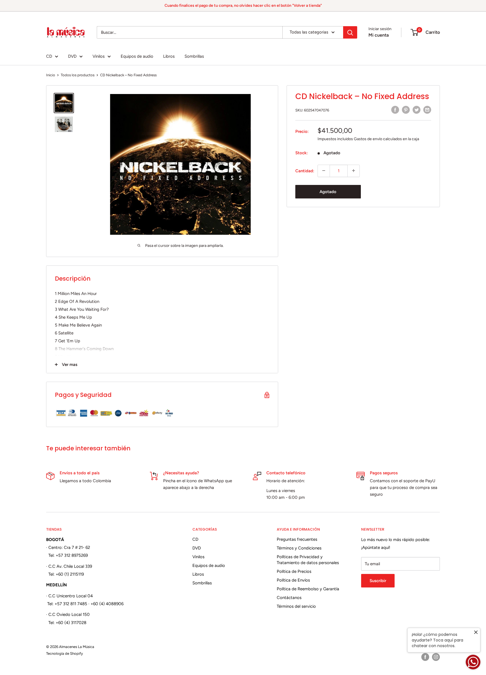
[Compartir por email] (427, 110)
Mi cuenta (378, 35)
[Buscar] (350, 32)
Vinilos (99, 56)
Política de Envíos (293, 580)
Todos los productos (77, 75)
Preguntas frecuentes (297, 539)
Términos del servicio (296, 606)
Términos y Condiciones (299, 548)
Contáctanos (289, 597)
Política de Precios (294, 571)
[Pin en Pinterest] (406, 110)
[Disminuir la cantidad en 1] (324, 170)
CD (49, 56)
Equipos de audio (137, 56)
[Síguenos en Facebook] (425, 657)
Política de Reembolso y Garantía (308, 588)
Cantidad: (304, 170)
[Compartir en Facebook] (395, 110)
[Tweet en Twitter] (416, 110)
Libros (169, 56)
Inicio (50, 75)
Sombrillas (194, 56)
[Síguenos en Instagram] (436, 657)
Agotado (328, 191)
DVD (72, 56)
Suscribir (378, 580)
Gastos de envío (368, 138)
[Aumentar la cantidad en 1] (353, 170)
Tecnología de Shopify (64, 653)
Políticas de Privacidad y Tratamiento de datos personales (308, 559)
